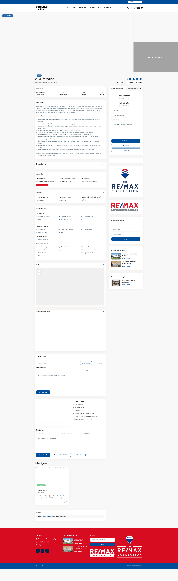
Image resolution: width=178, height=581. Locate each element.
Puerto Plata (43, 82)
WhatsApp (79, 455)
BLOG (99, 8)
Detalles (39, 192)
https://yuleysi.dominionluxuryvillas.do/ (86, 416)
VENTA (74, 8)
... (63, 498)
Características (41, 208)
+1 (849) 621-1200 (43, 542)
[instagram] (125, 2)
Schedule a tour (41, 356)
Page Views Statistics (43, 312)
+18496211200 (134, 8)
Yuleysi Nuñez (78, 402)
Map (37, 265)
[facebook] (117, 2)
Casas (39, 75)
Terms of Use (130, 566)
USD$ (131, 2)
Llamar (61, 455)
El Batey (54, 82)
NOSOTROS (92, 8)
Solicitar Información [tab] (117, 88)
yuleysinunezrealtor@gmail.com (84, 413)
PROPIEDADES (82, 8)
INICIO (67, 8)
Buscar (126, 239)
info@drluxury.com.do (44, 545)
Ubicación (39, 174)
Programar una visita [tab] (134, 88)
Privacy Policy (138, 566)
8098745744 (79, 410)
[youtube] (121, 2)
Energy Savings (41, 164)
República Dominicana (48, 181)
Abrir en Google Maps (42, 185)
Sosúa (50, 82)
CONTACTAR (107, 8)
